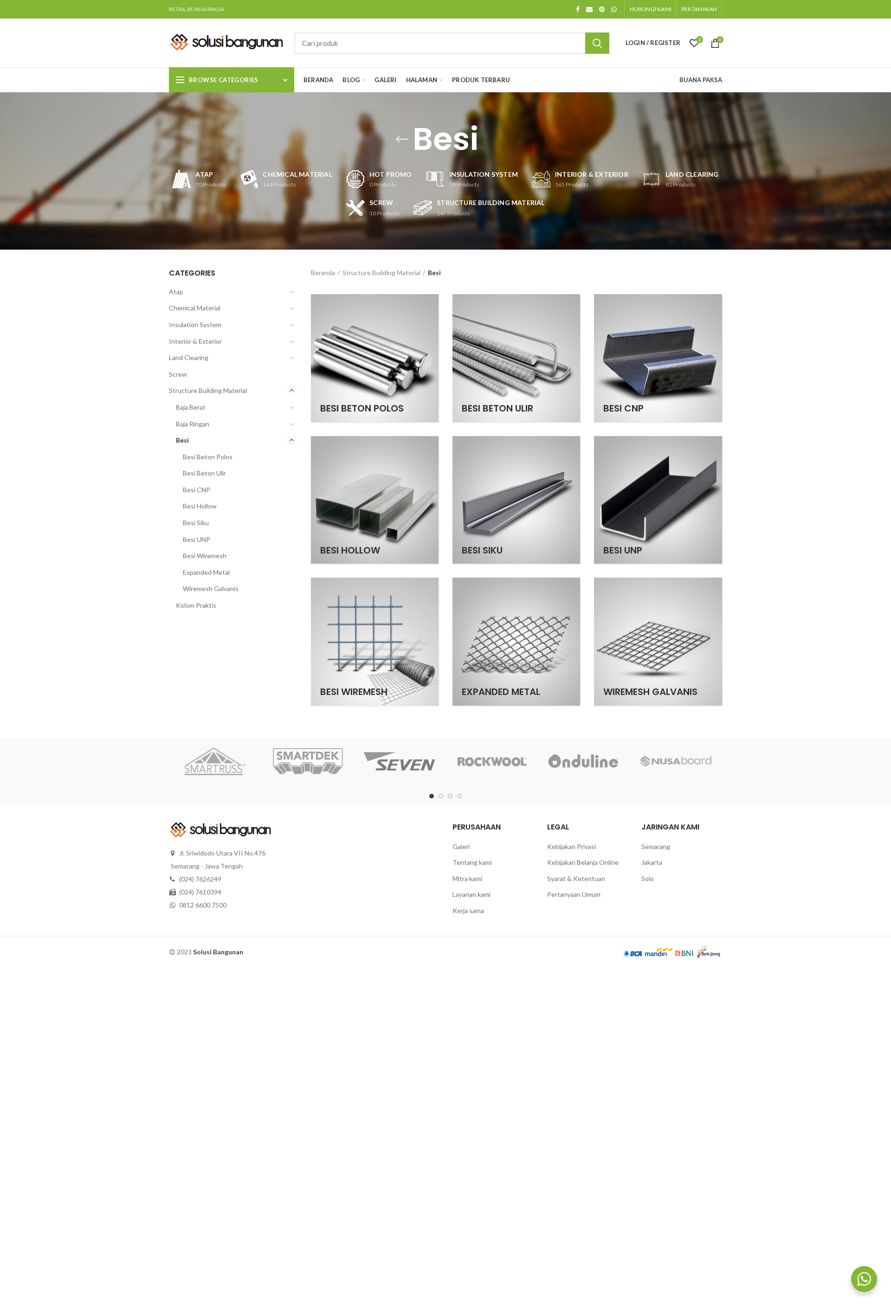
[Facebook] (578, 9)
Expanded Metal (206, 572)
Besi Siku (196, 523)
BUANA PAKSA (700, 80)
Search (597, 43)
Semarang (655, 846)
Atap (176, 292)
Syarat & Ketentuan (576, 878)
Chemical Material (194, 308)
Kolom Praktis (196, 605)
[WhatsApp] (614, 9)
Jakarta (651, 862)
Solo (647, 878)
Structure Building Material (381, 273)
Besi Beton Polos (207, 457)
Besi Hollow (200, 506)
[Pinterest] (602, 9)
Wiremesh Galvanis (211, 588)
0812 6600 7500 (202, 905)
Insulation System (195, 324)
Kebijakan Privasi (571, 846)
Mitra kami (467, 878)
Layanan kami (471, 894)
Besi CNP (196, 490)
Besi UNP (196, 539)
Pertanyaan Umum (573, 894)
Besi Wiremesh (204, 556)
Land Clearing (188, 357)
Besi (182, 440)
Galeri (461, 846)
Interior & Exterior (195, 341)
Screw (178, 374)
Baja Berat (191, 407)
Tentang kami (472, 862)
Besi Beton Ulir (204, 473)
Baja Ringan (192, 424)
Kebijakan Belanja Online (583, 862)
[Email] (589, 9)
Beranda (323, 273)
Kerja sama (468, 910)
